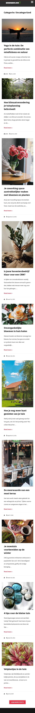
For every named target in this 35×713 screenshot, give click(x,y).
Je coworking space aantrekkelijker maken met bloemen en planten (17, 191)
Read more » (8, 68)
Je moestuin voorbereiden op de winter (14, 549)
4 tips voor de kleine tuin (17, 613)
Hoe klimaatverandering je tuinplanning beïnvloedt (17, 105)
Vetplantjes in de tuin (15, 669)
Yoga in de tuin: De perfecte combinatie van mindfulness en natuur (16, 49)
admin (6, 74)
